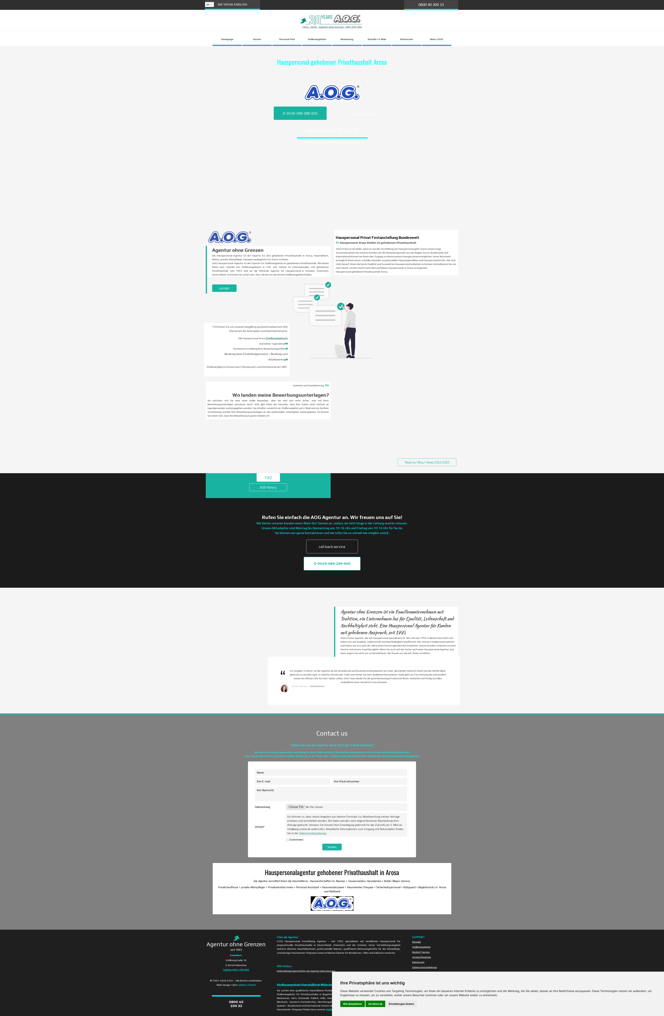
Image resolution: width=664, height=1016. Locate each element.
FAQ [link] (268, 477)
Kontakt (416, 941)
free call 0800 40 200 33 (332, 130)
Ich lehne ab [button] (375, 1003)
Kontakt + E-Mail (377, 39)
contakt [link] (224, 288)
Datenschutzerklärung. (313, 833)
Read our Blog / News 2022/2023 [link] (427, 462)
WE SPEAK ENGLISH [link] (232, 4)
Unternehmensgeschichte (291, 970)
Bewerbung (347, 39)
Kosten (257, 39)
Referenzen (406, 39)
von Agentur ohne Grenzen (320, 970)
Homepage (227, 39)
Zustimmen (296, 839)
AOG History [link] (268, 487)
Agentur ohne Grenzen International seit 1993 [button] (332, 142)
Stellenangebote (317, 39)
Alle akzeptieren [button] (352, 1003)
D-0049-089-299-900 (300, 113)
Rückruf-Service (421, 952)
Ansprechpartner (421, 957)
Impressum (418, 962)
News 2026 (436, 39)
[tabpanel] (332, 27)
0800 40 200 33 (431, 4)
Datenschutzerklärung (424, 967)
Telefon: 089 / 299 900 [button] (236, 969)
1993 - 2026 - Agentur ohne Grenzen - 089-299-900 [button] (332, 26)
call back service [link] (364, 113)
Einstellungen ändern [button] (401, 1003)
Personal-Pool (287, 39)
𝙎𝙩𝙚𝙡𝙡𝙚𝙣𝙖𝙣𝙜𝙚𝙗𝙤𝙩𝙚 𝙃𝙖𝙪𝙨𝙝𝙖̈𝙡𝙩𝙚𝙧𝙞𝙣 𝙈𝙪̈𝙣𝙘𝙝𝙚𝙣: (306, 984)
